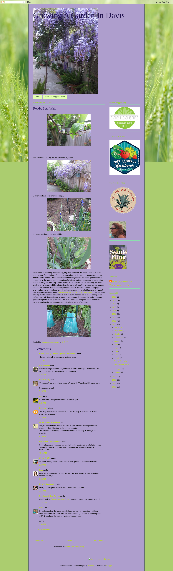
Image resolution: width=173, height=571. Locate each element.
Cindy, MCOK (44, 458)
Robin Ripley (44, 380)
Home (38, 97)
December (118, 327)
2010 (114, 324)
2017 (114, 300)
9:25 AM (42, 436)
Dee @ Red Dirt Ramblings (50, 442)
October (117, 334)
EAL (41, 470)
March (117, 358)
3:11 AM (42, 360)
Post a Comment (43, 529)
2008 (114, 380)
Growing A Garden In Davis (79, 15)
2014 (114, 311)
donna (41, 508)
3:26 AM (42, 375)
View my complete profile (119, 285)
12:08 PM (43, 453)
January (117, 372)
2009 (114, 377)
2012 (114, 318)
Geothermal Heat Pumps (49, 496)
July (116, 344)
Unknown (43, 408)
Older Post (98, 540)
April (116, 355)
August (117, 341)
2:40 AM (42, 465)
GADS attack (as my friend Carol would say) (75, 292)
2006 (114, 387)
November (118, 331)
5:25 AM (42, 391)
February (118, 369)
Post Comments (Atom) (74, 547)
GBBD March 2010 (121, 365)
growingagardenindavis (122, 281)
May (116, 351)
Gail (41, 396)
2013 (114, 314)
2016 (114, 304)
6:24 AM (42, 417)
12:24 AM (43, 503)
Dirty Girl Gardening (47, 484)
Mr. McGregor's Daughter (49, 422)
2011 (114, 321)
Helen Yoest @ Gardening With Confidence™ (58, 354)
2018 (114, 297)
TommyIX (92, 566)
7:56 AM (42, 491)
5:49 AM (42, 524)
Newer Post (39, 540)
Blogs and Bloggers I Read (55, 97)
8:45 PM (42, 479)
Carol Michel (44, 365)
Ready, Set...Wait (121, 361)
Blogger (109, 566)
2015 (114, 307)
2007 (114, 384)
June (116, 348)
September (119, 338)
